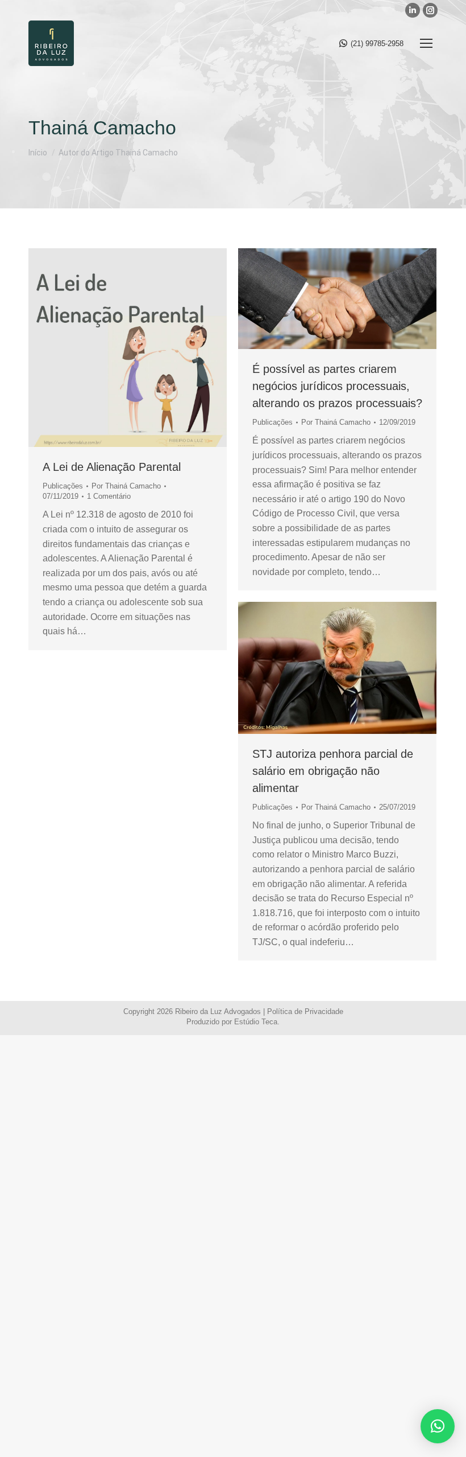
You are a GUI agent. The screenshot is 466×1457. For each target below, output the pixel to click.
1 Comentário (109, 496)
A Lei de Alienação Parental (112, 467)
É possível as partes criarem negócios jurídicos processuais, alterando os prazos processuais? (337, 386)
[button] (438, 1426)
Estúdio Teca (255, 1021)
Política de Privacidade (305, 1011)
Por (126, 486)
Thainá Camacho (102, 127)
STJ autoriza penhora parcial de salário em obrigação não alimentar (332, 771)
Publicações (63, 486)
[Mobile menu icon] (426, 43)
